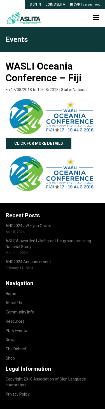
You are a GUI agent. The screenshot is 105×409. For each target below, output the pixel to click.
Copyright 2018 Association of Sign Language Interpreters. (46, 382)
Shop (10, 358)
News (10, 339)
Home (11, 293)
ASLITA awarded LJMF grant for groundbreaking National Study (48, 244)
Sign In (35, 4)
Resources (15, 321)
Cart (86, 4)
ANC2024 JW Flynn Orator (28, 225)
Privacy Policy (18, 394)
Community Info (20, 312)
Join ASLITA (55, 4)
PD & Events (16, 330)
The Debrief (16, 349)
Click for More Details (38, 143)
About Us (14, 303)
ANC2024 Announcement (28, 262)
